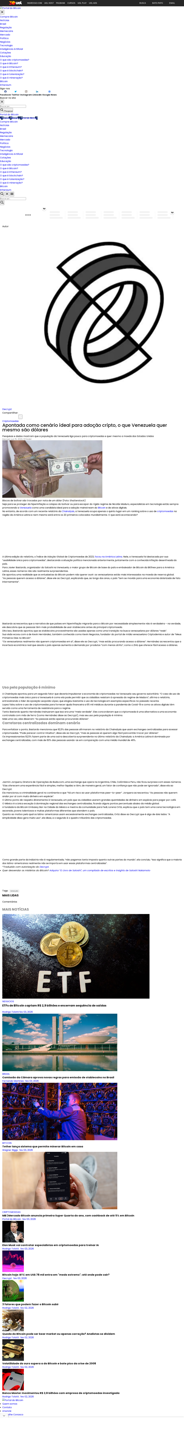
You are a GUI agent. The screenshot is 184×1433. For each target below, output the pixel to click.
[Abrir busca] (2, 194)
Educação (5, 56)
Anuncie (6, 1411)
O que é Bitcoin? (9, 63)
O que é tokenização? (12, 74)
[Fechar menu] (2, 12)
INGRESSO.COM (34, 3)
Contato (7, 1407)
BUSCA (142, 3)
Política (4, 38)
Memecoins (6, 31)
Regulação (6, 27)
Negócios (5, 42)
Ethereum (5, 85)
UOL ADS (93, 3)
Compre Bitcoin (9, 16)
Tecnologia (6, 45)
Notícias (4, 20)
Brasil (3, 24)
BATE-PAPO (157, 3)
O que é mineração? (11, 77)
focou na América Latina (108, 556)
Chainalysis (68, 511)
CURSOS (71, 3)
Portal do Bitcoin (9, 114)
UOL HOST (49, 3)
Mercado (5, 34)
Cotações (5, 52)
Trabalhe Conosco (12, 1414)
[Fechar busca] (7, 194)
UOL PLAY (82, 3)
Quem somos (9, 1403)
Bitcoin (4, 81)
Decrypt (7, 409)
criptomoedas (165, 511)
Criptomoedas (10, 421)
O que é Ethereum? (11, 67)
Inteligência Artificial (11, 49)
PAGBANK (60, 3)
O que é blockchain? (11, 70)
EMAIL (172, 3)
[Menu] (12, 194)
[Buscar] (2, 202)
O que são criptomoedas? (14, 59)
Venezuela (26, 507)
